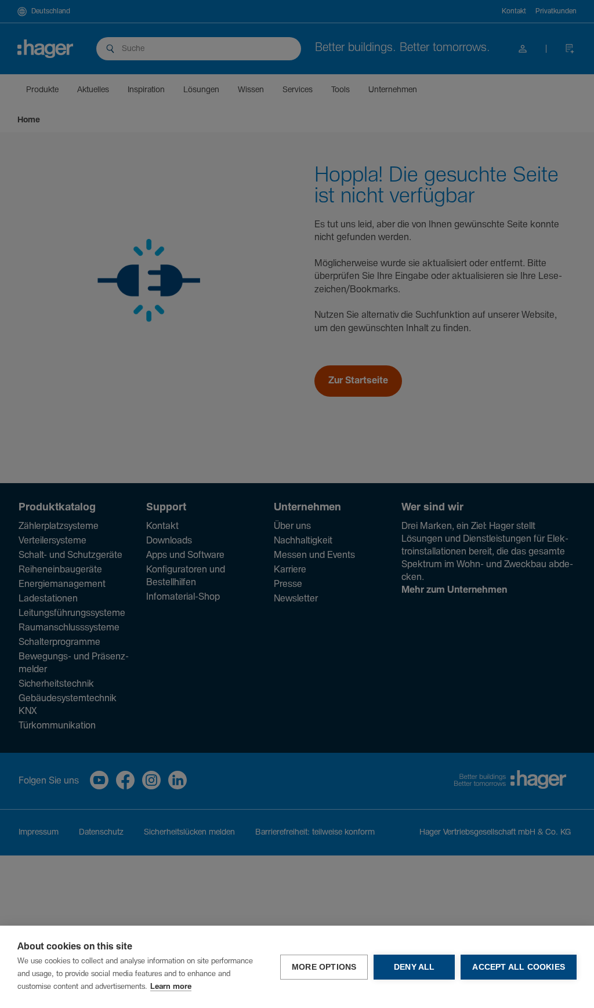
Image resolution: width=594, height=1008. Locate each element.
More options (324, 967)
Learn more (170, 987)
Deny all (414, 967)
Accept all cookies (518, 967)
